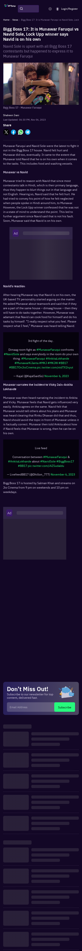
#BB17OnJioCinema (22, 367)
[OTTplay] (10, 9)
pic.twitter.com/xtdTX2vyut (55, 367)
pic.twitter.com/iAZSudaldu (46, 465)
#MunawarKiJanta (26, 363)
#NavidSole (11, 354)
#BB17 (63, 363)
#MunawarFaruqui (48, 349)
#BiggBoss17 (65, 461)
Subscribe (64, 707)
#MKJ (43, 363)
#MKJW (53, 363)
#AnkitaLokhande (57, 358)
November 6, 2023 (56, 376)
